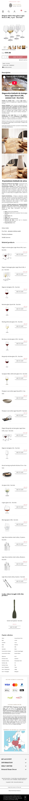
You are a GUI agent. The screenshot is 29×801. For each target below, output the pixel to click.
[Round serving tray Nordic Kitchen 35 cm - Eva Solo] (8, 474)
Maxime (16, 644)
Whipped (16, 671)
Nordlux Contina (5, 660)
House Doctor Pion (18, 638)
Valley (15, 669)
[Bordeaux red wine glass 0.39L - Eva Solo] (8, 345)
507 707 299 (7, 779)
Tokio (15, 667)
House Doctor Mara (6, 653)
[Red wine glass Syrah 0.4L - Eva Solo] (8, 311)
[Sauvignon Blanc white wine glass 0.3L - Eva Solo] (8, 380)
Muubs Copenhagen (18, 651)
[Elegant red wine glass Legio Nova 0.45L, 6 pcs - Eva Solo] (8, 256)
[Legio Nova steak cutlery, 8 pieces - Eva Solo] (8, 583)
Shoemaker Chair (18, 660)
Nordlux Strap (5, 665)
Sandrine (16, 658)
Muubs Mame (17, 653)
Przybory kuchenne (7, 234)
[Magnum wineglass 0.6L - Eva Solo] (8, 454)
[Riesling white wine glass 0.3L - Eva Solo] (8, 328)
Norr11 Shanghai (5, 671)
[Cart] (20, 11)
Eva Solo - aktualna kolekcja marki (11, 231)
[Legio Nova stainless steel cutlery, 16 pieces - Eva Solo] (8, 546)
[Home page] (14, 5)
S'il (15, 663)
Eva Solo (8, 63)
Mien (15, 649)
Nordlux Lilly (4, 663)
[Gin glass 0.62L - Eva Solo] (8, 492)
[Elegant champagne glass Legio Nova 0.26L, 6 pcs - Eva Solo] (8, 276)
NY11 (15, 656)
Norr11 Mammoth (6, 669)
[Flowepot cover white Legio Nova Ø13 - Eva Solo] (8, 417)
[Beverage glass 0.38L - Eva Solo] (8, 526)
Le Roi (15, 640)
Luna (15, 642)
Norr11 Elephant (5, 667)
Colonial (3, 642)
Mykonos (4, 656)
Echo (3, 647)
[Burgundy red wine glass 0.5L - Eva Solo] (8, 363)
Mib (15, 647)
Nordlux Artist (5, 658)
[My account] (14, 12)
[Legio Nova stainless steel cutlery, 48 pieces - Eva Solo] (8, 566)
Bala (3, 640)
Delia (3, 644)
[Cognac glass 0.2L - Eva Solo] (8, 509)
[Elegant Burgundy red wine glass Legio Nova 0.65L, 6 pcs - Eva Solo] (8, 437)
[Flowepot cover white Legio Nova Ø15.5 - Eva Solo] (8, 400)
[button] (3, 11)
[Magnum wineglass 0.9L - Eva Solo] (8, 293)
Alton (3, 638)
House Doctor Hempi (6, 651)
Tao (15, 665)
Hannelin (4, 649)
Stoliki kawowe (6, 237)
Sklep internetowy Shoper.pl (14, 790)
